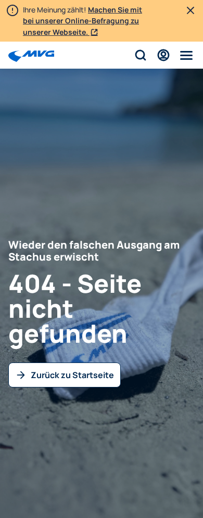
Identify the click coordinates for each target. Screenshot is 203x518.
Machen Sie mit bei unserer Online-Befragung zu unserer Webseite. (82, 21)
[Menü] (186, 55)
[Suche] (140, 55)
